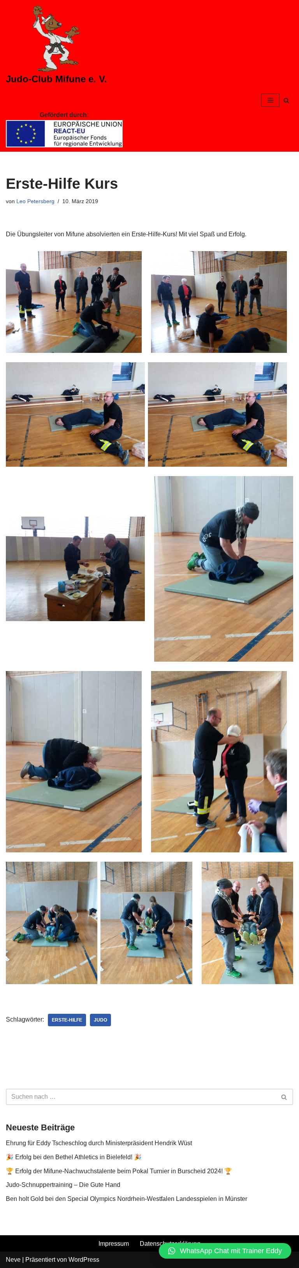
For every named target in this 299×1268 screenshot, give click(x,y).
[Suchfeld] (286, 100)
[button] (225, 1251)
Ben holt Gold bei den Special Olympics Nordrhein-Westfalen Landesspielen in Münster (126, 1198)
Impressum (113, 1243)
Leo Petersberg (35, 201)
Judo (100, 1020)
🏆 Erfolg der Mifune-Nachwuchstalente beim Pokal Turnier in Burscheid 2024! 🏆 (119, 1171)
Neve (13, 1259)
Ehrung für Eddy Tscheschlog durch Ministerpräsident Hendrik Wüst (99, 1143)
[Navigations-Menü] (270, 100)
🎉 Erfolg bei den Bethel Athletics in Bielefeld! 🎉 (74, 1157)
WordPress (84, 1259)
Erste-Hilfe (67, 1020)
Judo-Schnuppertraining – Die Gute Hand (63, 1184)
